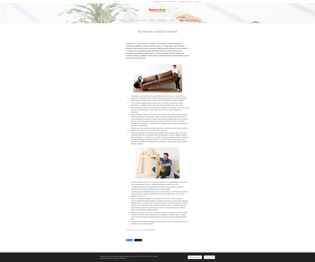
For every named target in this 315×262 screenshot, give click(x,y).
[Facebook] (115, 1)
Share (130, 240)
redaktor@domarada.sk (185, 1)
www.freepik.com (150, 230)
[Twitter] (117, 1)
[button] (197, 20)
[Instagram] (120, 1)
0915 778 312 (198, 1)
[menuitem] (115, 20)
